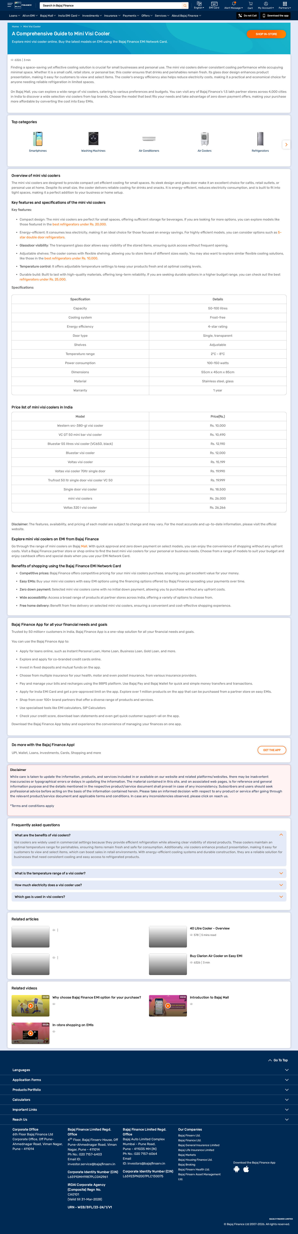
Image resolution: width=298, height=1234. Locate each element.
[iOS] (246, 1169)
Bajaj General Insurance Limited (198, 1145)
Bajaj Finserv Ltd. (189, 1135)
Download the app (277, 15)
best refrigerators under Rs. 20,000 (79, 224)
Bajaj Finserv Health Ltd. (194, 1169)
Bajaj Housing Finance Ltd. (195, 1160)
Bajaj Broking (186, 1164)
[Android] (236, 1169)
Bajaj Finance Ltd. (189, 1140)
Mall (83, 546)
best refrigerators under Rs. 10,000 (70, 258)
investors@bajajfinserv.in (146, 1163)
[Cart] (250, 3)
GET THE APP (272, 750)
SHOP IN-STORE (266, 34)
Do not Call (250, 15)
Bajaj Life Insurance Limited (196, 1150)
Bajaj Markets (187, 1155)
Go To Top (281, 1060)
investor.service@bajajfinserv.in (91, 1164)
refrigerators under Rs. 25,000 (42, 279)
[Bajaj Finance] (23, 5)
